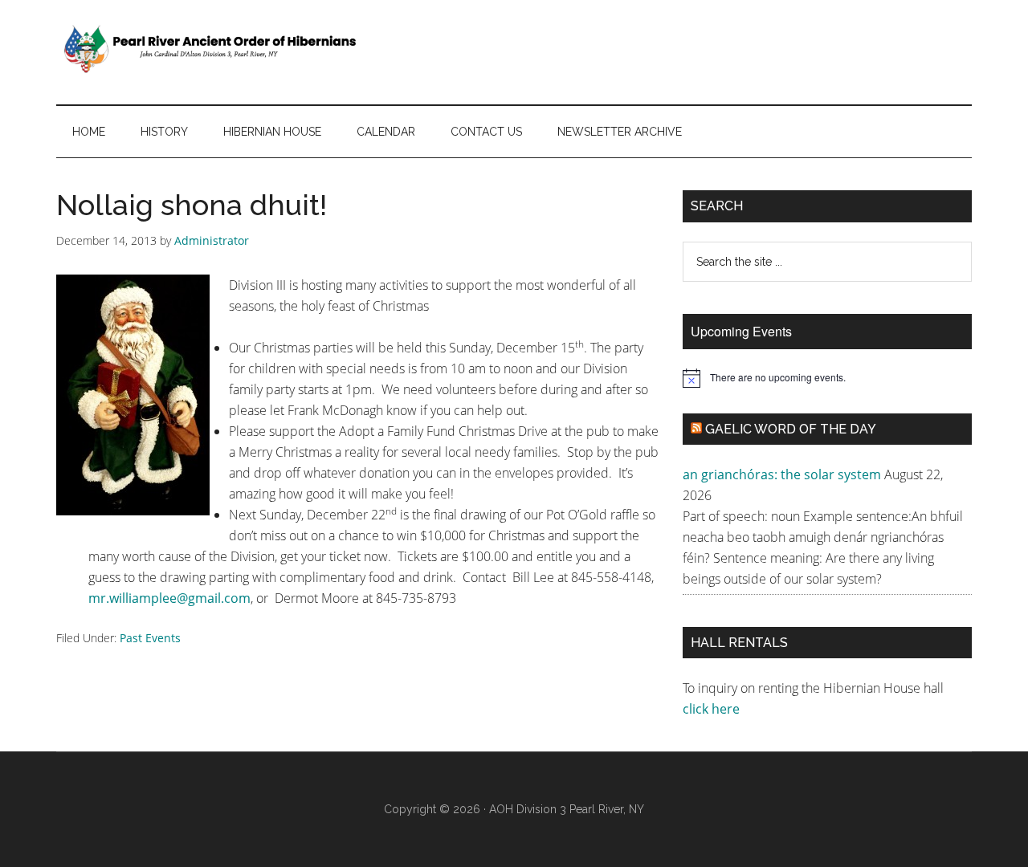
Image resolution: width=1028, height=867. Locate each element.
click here (713, 709)
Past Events (150, 637)
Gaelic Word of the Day (790, 429)
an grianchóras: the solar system (782, 474)
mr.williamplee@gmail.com (169, 598)
